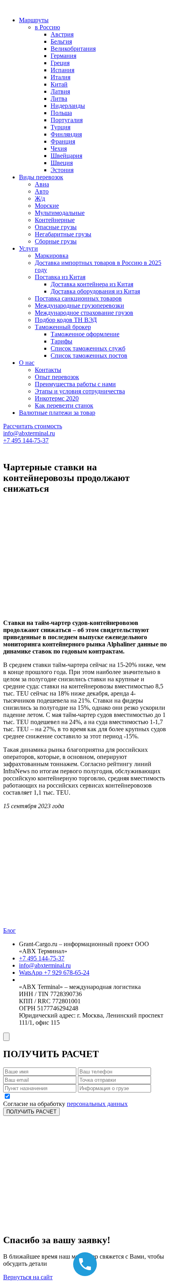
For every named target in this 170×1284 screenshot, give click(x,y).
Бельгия (61, 41)
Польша (61, 112)
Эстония (62, 170)
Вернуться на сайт (28, 1277)
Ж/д (40, 198)
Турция (60, 127)
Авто (42, 191)
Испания (62, 70)
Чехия (59, 148)
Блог (9, 930)
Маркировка (51, 255)
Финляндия (66, 134)
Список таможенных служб (88, 348)
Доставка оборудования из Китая (95, 291)
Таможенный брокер (63, 327)
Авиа (42, 184)
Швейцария (66, 155)
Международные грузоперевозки (79, 305)
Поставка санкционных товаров (78, 298)
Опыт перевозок (57, 377)
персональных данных (97, 1103)
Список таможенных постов (89, 355)
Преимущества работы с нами (75, 384)
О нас (26, 362)
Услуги (28, 248)
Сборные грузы (56, 241)
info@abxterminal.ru (29, 433)
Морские (47, 205)
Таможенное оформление (85, 334)
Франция (63, 141)
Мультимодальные (60, 212)
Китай (59, 84)
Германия (63, 55)
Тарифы (61, 341)
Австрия (62, 34)
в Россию (47, 27)
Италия (60, 77)
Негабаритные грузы (63, 234)
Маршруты (34, 20)
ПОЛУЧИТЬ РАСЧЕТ (31, 1112)
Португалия (67, 120)
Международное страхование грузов (84, 312)
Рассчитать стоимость (32, 426)
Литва (59, 98)
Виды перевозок (41, 177)
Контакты (48, 369)
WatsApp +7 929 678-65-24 (54, 972)
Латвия (60, 91)
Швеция (62, 162)
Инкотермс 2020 (57, 398)
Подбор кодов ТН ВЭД (66, 319)
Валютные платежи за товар (57, 412)
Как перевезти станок (64, 405)
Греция (60, 62)
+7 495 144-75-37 (26, 440)
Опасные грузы (56, 227)
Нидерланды (68, 105)
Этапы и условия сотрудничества (80, 391)
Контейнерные (55, 220)
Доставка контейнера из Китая (92, 284)
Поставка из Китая (60, 277)
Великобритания (73, 48)
